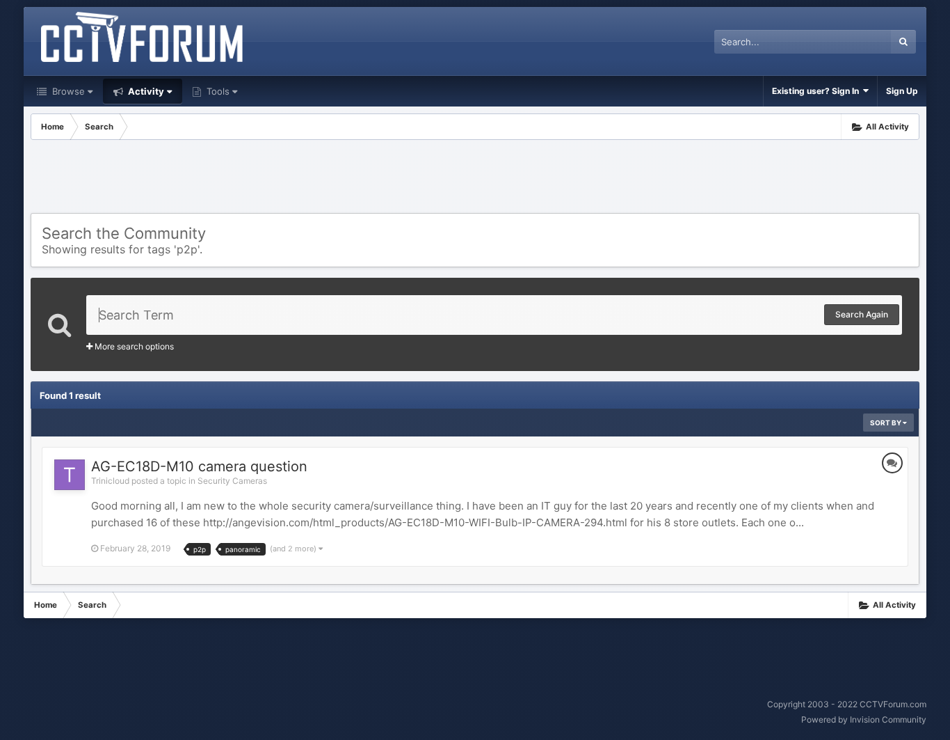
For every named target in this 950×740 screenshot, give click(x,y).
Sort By (886, 422)
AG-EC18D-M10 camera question (199, 466)
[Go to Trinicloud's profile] (69, 474)
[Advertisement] (475, 178)
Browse (67, 91)
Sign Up (902, 91)
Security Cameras (232, 480)
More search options (133, 346)
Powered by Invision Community (863, 719)
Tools (217, 91)
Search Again (861, 314)
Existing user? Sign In (817, 91)
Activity (145, 91)
